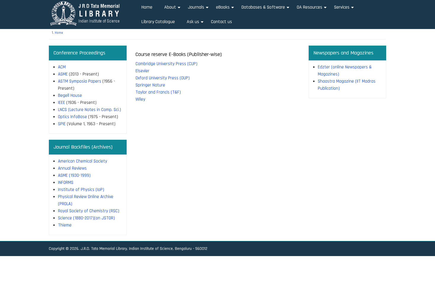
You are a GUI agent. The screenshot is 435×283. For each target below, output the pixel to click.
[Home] (87, 13)
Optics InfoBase (72, 117)
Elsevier (142, 71)
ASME (63, 74)
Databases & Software (266, 9)
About (173, 9)
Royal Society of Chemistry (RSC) (88, 211)
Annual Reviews (72, 168)
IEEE (61, 102)
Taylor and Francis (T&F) (158, 92)
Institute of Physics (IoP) (81, 189)
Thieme (65, 225)
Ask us (196, 24)
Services (344, 9)
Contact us (221, 22)
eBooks (226, 9)
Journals (199, 9)
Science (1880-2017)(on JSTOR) (86, 218)
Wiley (140, 99)
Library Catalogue (158, 22)
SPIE (62, 124)
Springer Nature (150, 85)
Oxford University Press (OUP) (163, 78)
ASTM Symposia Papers (79, 81)
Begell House (70, 95)
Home (146, 7)
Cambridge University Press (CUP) (166, 64)
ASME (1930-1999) (74, 175)
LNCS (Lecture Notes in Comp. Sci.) (89, 109)
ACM (62, 67)
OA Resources (312, 9)
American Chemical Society (82, 161)
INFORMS (65, 182)
